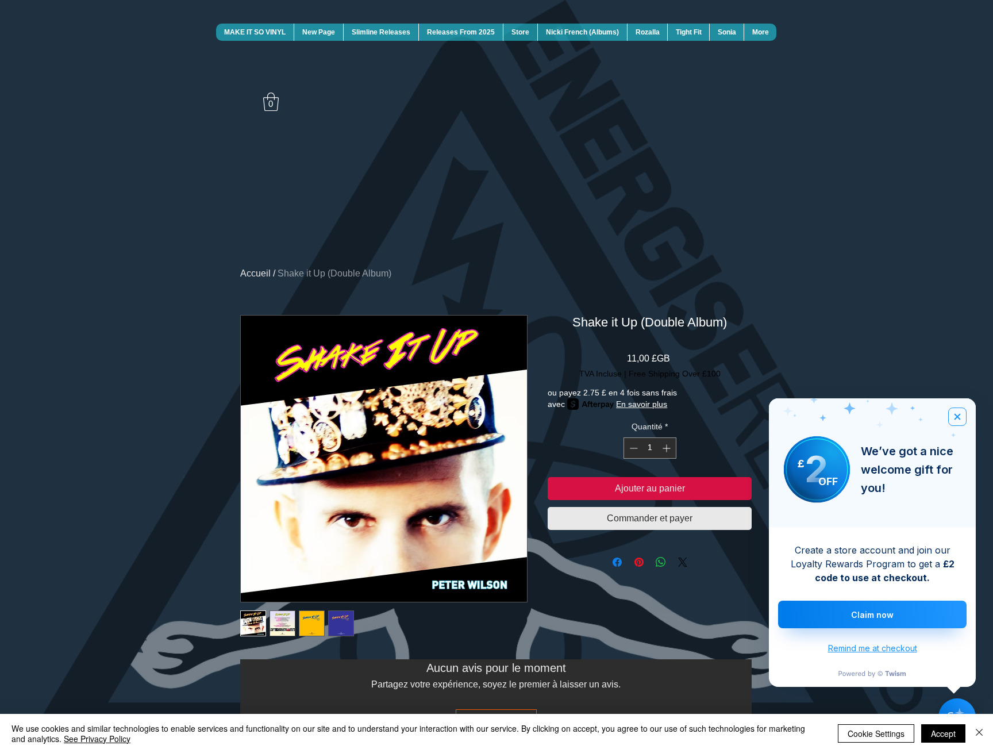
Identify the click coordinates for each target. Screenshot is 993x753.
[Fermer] (979, 733)
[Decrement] (632, 448)
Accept (943, 733)
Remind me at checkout (872, 648)
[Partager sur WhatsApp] (661, 562)
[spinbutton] (650, 448)
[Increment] (667, 448)
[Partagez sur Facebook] (617, 562)
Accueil (255, 273)
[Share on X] (683, 562)
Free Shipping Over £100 (675, 373)
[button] (271, 102)
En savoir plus (641, 404)
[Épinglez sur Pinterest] (639, 562)
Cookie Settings (876, 733)
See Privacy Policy (97, 738)
